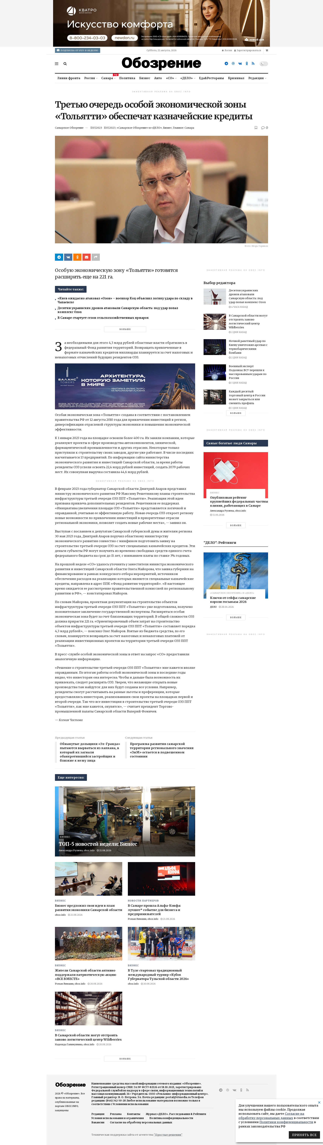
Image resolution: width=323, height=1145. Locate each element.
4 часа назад (239, 307)
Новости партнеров (143, 901)
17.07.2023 (96, 127)
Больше (125, 329)
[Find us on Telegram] (226, 63)
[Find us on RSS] (253, 63)
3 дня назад (239, 382)
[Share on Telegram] (59, 257)
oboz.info (60, 914)
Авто (158, 78)
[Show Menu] (56, 63)
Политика (127, 78)
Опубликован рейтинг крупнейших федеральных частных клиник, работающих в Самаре (240, 501)
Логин (228, 50)
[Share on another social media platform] (96, 257)
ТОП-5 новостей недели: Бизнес (98, 844)
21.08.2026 (105, 850)
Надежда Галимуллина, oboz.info (74, 1044)
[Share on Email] (86, 257)
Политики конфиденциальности (286, 1122)
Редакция (256, 78)
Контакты (133, 1114)
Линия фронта (68, 78)
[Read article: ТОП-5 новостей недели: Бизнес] (125, 821)
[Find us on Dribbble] (233, 63)
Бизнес (144, 78)
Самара (108, 77)
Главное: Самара (183, 127)
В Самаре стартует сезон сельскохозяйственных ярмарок (103, 318)
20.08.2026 (96, 983)
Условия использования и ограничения (117, 1118)
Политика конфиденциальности (171, 1118)
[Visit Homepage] (161, 63)
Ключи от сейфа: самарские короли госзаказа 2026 (233, 600)
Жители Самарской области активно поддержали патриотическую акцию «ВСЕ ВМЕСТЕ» (85, 975)
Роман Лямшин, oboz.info (143, 919)
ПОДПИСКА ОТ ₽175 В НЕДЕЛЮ (79, 50)
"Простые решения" (168, 1134)
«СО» (170, 78)
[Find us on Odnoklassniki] (247, 63)
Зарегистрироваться (248, 50)
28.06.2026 (227, 606)
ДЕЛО (213, 606)
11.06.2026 (218, 514)
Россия (89, 78)
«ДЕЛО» (186, 78)
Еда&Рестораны (211, 78)
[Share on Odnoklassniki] (77, 257)
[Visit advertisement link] (161, 23)
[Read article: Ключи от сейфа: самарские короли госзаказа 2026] (236, 575)
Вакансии (97, 1122)
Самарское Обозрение (69, 127)
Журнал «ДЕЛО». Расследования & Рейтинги (176, 1114)
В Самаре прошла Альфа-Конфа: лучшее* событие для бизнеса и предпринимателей (154, 910)
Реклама (115, 1114)
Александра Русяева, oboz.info (77, 850)
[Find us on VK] (240, 63)
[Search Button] (65, 63)
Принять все (304, 1135)
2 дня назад (239, 332)
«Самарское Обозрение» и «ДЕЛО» (139, 127)
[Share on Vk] (68, 257)
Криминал (236, 78)
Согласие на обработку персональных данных (141, 1122)
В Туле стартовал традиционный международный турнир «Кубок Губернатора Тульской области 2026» (158, 975)
